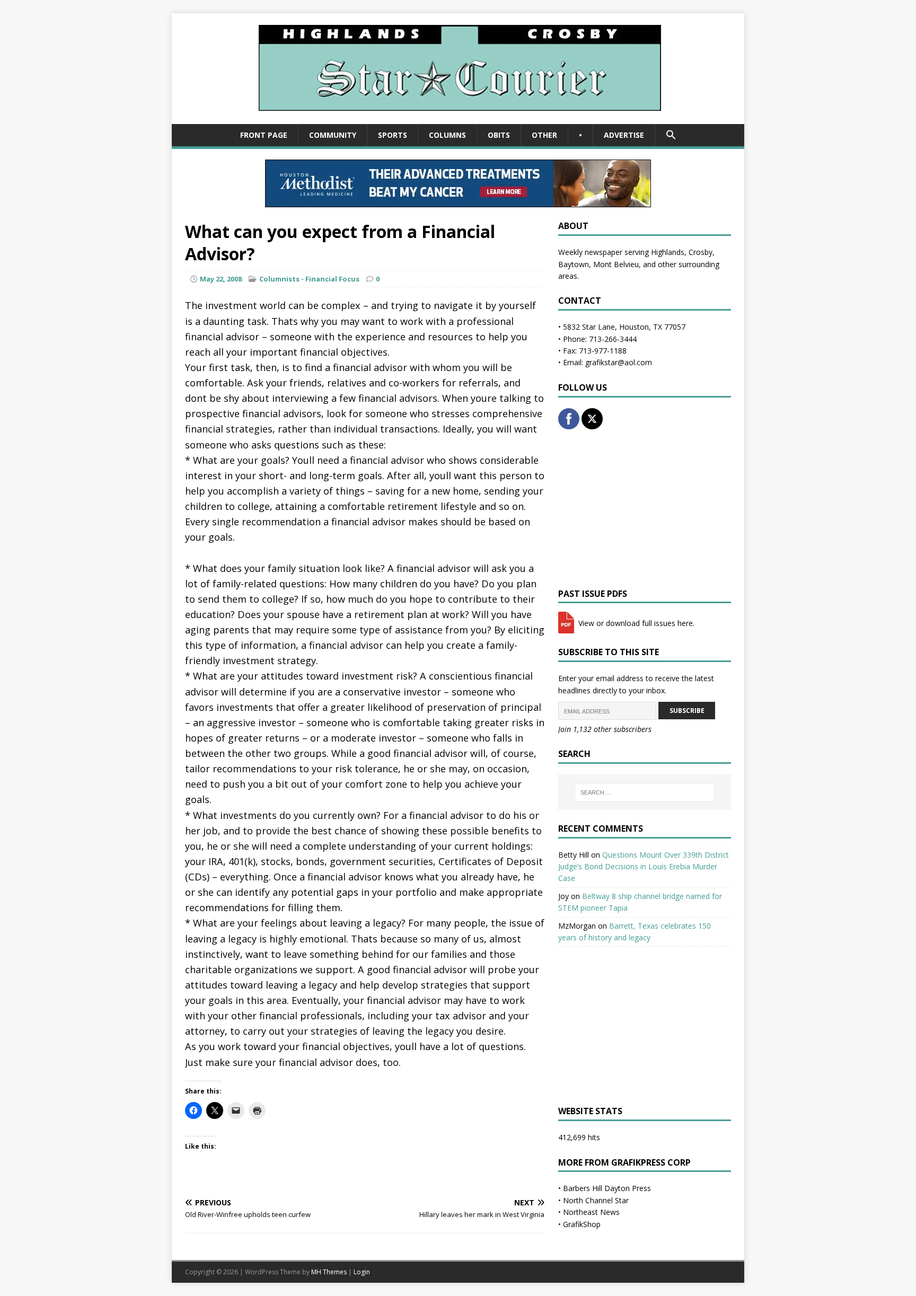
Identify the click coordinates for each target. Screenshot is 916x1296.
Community (332, 135)
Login (362, 1271)
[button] (671, 135)
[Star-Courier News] (458, 118)
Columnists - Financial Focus (309, 279)
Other (544, 135)
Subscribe (687, 710)
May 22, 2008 (221, 279)
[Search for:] (645, 792)
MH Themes (329, 1271)
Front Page (263, 135)
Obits (499, 135)
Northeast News (591, 1212)
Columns (447, 135)
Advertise (624, 135)
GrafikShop (582, 1224)
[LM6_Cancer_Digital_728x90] (458, 201)
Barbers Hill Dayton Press (607, 1188)
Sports (392, 135)
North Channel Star (596, 1200)
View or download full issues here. (635, 623)
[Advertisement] (644, 509)
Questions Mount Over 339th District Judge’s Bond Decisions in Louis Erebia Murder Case (643, 867)
